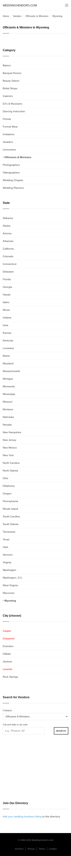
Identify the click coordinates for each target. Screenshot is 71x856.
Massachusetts (11, 371)
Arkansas (8, 241)
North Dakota (10, 470)
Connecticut (9, 264)
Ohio (5, 478)
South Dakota (10, 524)
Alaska (6, 225)
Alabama (8, 218)
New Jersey (9, 439)
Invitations (8, 134)
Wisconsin (8, 592)
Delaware (8, 271)
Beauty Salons (11, 80)
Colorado (8, 256)
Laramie (7, 669)
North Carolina (11, 462)
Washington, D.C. (13, 577)
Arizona (7, 233)
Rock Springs (10, 676)
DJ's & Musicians (12, 103)
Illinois (6, 309)
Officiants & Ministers (36, 16)
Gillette (7, 653)
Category (7, 710)
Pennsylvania (10, 501)
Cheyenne (9, 638)
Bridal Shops (10, 88)
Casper (7, 630)
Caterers (8, 96)
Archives (19, 849)
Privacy (31, 849)
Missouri (7, 401)
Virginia (7, 562)
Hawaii (6, 294)
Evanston (8, 646)
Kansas (7, 332)
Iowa (5, 325)
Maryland (8, 363)
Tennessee (9, 531)
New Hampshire (12, 432)
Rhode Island (10, 508)
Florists (7, 118)
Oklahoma (9, 485)
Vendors (17, 16)
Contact (52, 849)
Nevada (7, 424)
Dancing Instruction (14, 111)
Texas (6, 539)
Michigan (8, 378)
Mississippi (9, 394)
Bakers (7, 65)
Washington (9, 570)
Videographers (11, 172)
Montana (8, 409)
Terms (42, 849)
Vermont (7, 554)
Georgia (7, 286)
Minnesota (9, 386)
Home (6, 16)
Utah (5, 547)
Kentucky (8, 340)
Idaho (6, 302)
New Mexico (10, 447)
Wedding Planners (13, 187)
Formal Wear (10, 126)
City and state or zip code (15, 724)
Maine (6, 355)
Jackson (7, 661)
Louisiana (8, 348)
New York (8, 455)
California (8, 248)
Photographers (11, 164)
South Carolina (11, 516)
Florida (7, 279)
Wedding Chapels (13, 180)
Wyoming (10, 600)
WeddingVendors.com (20, 5)
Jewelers (8, 141)
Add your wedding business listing (22, 816)
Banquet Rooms (12, 73)
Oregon (7, 493)
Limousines (9, 149)
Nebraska (8, 417)
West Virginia (10, 585)
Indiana (7, 317)
